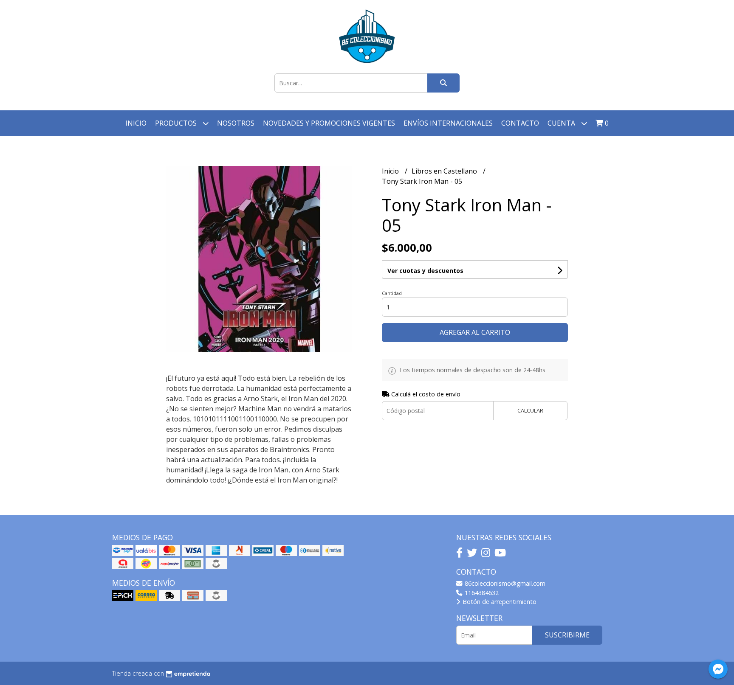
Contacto (520, 123)
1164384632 (481, 593)
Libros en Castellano (445, 171)
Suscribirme (567, 635)
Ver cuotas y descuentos (425, 271)
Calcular (530, 410)
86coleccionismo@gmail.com (504, 583)
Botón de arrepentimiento (498, 602)
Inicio (136, 123)
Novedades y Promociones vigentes (329, 123)
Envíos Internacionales (448, 123)
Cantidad (392, 293)
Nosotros (235, 123)
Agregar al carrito (475, 332)
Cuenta (562, 123)
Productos (176, 123)
